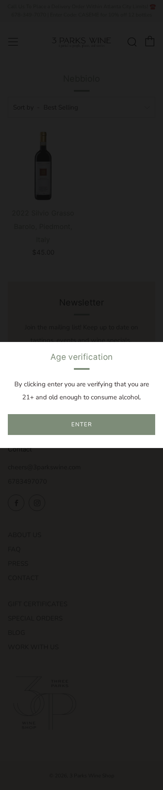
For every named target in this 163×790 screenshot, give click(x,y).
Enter (81, 424)
